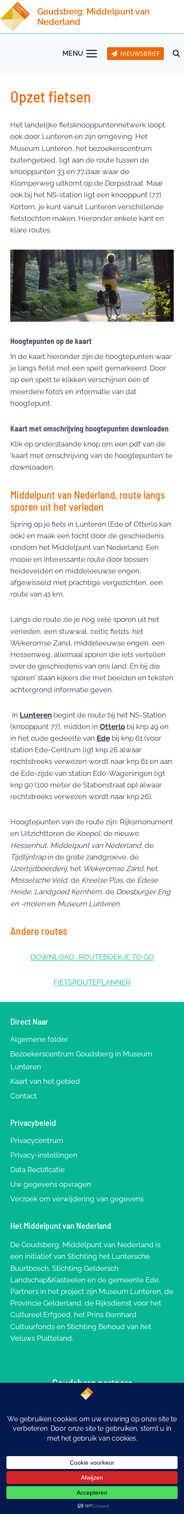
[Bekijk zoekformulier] (176, 53)
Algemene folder (39, 1039)
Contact (23, 1096)
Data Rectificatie (37, 1169)
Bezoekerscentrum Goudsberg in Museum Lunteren (81, 1060)
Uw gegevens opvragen (50, 1184)
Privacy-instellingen (43, 1155)
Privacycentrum (36, 1140)
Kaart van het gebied (45, 1081)
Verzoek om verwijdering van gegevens (77, 1198)
